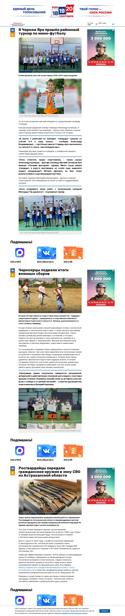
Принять (105, 611)
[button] (79, 406)
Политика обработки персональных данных (70, 613)
